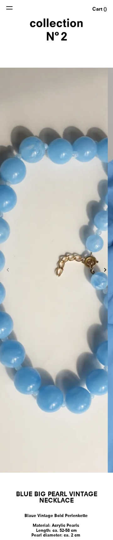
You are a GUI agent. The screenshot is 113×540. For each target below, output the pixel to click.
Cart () (99, 9)
